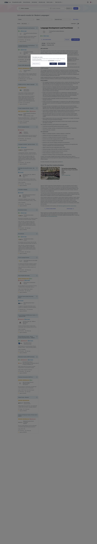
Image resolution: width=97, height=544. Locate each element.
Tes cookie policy (51, 60)
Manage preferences (36, 63)
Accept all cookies (62, 63)
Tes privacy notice (57, 60)
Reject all (53, 63)
